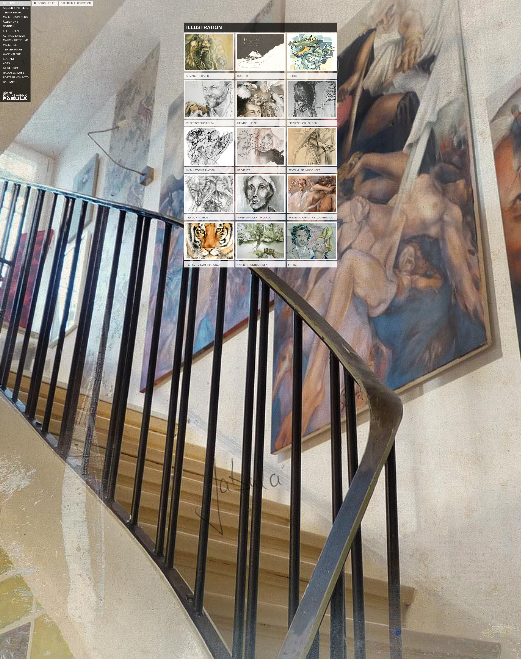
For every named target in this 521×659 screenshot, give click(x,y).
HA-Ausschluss (13, 72)
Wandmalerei (12, 54)
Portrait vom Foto (15, 77)
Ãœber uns (10, 21)
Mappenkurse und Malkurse (15, 42)
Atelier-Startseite (15, 8)
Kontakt (8, 59)
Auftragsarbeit (14, 35)
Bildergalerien (13, 3)
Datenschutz (12, 82)
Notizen (8, 26)
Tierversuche (12, 49)
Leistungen (11, 31)
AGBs (6, 63)
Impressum (10, 68)
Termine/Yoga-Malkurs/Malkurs (15, 15)
